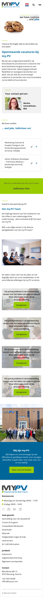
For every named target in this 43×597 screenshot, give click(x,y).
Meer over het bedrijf (21, 470)
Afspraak (6, 533)
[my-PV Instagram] (3, 509)
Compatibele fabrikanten (12, 526)
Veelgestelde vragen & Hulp (14, 537)
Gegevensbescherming (12, 558)
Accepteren (21, 305)
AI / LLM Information (10, 544)
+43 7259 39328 (8, 578)
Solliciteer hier (21, 188)
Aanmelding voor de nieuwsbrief (16, 519)
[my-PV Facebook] (8, 509)
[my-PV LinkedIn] (20, 509)
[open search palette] (33, 5)
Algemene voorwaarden (12, 561)
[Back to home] (11, 5)
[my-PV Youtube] (14, 509)
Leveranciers (7, 540)
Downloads (7, 529)
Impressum (7, 554)
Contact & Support (10, 522)
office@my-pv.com (10, 581)
